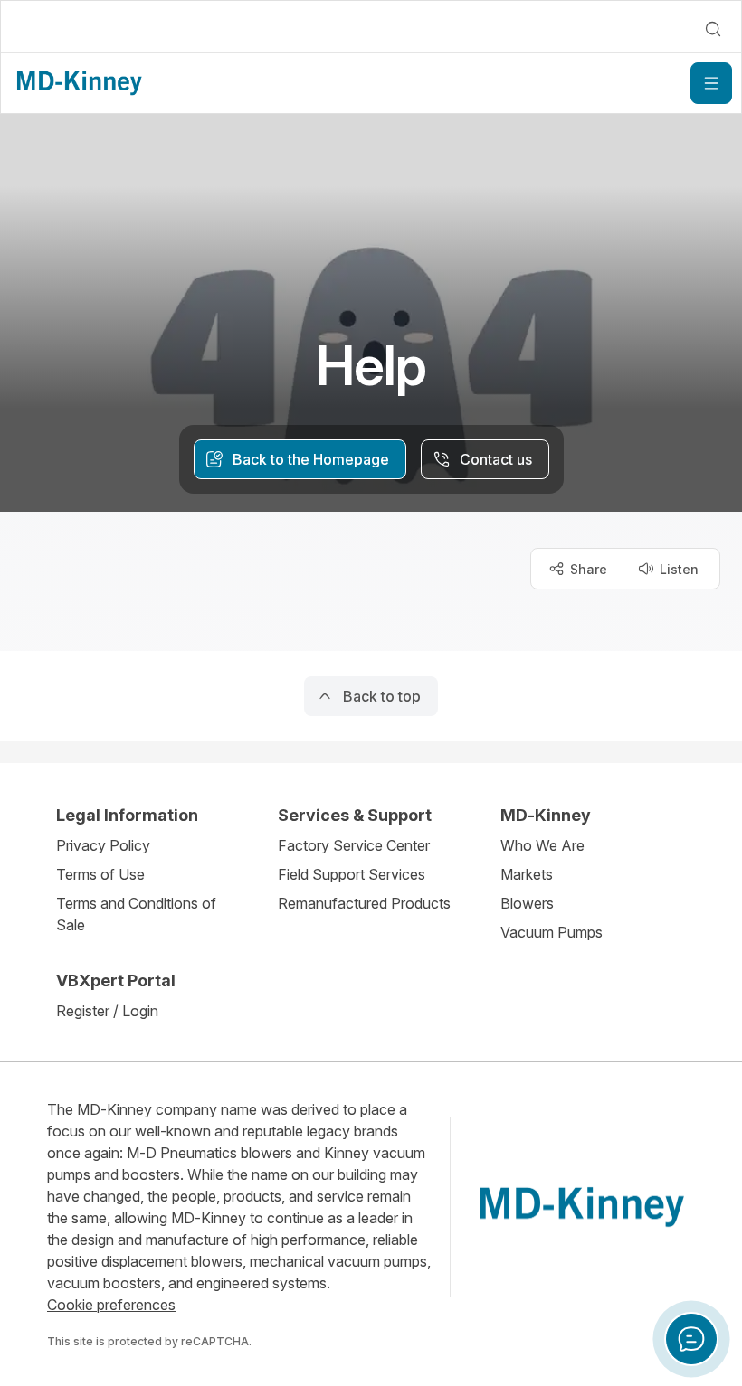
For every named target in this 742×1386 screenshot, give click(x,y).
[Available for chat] (691, 1339)
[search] (713, 29)
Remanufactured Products (364, 903)
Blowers (527, 903)
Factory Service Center (354, 845)
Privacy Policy (103, 845)
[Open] (711, 83)
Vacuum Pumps (551, 932)
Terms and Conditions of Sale (136, 914)
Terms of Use (100, 874)
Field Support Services (351, 874)
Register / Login (107, 1011)
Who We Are (542, 845)
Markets (526, 874)
